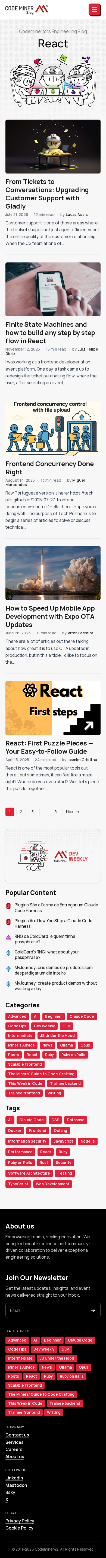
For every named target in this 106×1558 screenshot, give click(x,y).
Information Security (27, 1141)
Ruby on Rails (73, 1054)
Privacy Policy (19, 1521)
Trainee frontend (24, 1093)
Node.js (88, 1141)
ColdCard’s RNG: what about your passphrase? (47, 955)
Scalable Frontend (25, 1064)
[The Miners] (26, 10)
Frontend (37, 1130)
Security (63, 1162)
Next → (73, 811)
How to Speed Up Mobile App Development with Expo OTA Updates (50, 616)
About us (14, 1456)
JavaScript (63, 1141)
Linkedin (14, 1478)
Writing (54, 1093)
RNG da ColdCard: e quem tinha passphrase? (45, 939)
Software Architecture (29, 1173)
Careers (14, 1449)
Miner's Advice (21, 1045)
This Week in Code (25, 1083)
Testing (65, 1173)
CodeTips (17, 1026)
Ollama (66, 1045)
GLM (66, 1026)
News (47, 1045)
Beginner (53, 1016)
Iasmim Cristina (82, 759)
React (32, 1054)
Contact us (17, 1435)
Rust (44, 1162)
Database (76, 1119)
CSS (55, 1119)
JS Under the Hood (57, 1035)
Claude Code (82, 1016)
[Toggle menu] (95, 10)
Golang (60, 1130)
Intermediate (20, 1035)
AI (36, 1016)
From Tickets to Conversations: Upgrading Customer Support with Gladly (47, 193)
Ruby (49, 1054)
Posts (13, 1054)
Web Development (52, 1183)
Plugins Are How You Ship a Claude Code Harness (53, 923)
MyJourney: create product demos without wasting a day (56, 986)
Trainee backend (65, 1083)
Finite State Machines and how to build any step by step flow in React (50, 332)
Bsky (10, 1492)
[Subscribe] (93, 1310)
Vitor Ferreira (80, 632)
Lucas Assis (77, 214)
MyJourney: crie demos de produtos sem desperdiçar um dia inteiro (54, 970)
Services (14, 1442)
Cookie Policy (19, 1528)
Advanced (17, 1016)
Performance (20, 1151)
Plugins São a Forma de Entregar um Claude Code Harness (56, 908)
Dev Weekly (44, 1026)
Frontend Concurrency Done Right (49, 467)
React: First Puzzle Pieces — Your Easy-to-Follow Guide (49, 747)
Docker (14, 1130)
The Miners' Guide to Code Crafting (41, 1073)
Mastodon (16, 1485)
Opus (85, 1045)
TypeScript (18, 1183)
